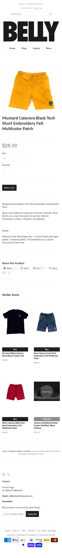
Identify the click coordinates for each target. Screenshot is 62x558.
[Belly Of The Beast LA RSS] (8, 474)
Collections (12, 451)
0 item (26, 8)
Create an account (35, 4)
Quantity (6, 165)
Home (12, 48)
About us (16, 531)
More (49, 48)
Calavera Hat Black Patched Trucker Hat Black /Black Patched (46, 425)
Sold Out (47, 419)
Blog (24, 531)
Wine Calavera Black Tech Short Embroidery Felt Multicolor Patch (13, 425)
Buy (15, 349)
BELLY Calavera (24, 451)
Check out (37, 8)
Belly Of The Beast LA (29, 535)
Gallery (36, 48)
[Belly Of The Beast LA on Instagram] (3, 474)
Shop (24, 48)
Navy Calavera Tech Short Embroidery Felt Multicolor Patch (46, 356)
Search (8, 531)
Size (4, 153)
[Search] (50, 14)
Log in (21, 4)
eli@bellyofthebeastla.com (21, 495)
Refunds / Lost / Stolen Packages (42, 531)
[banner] (31, 32)
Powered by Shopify (47, 535)
